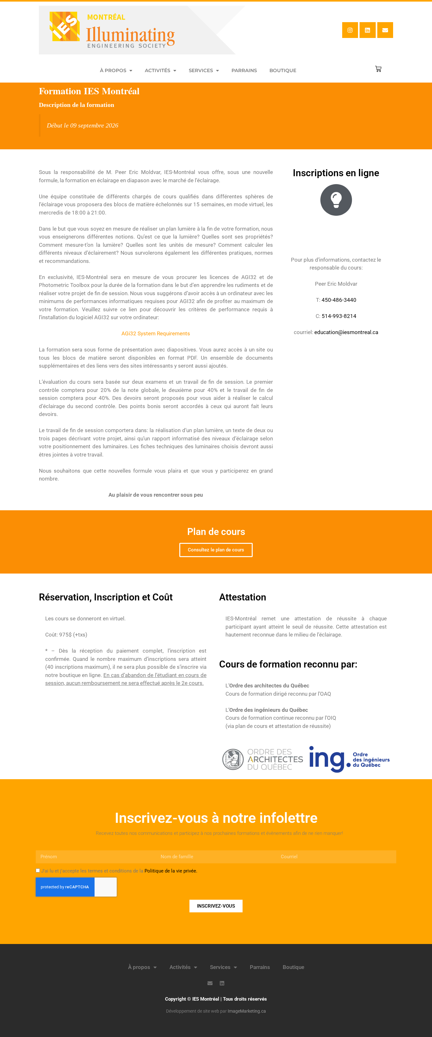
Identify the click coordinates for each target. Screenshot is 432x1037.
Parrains (244, 70)
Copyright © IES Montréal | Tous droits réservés (216, 999)
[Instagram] (350, 30)
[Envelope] (385, 30)
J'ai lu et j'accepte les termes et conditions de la (119, 871)
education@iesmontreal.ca (346, 332)
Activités (157, 70)
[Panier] (378, 69)
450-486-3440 (339, 300)
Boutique (282, 70)
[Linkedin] (367, 30)
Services (201, 70)
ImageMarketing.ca (247, 1011)
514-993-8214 (339, 316)
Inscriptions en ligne (336, 172)
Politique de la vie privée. (171, 871)
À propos (113, 70)
